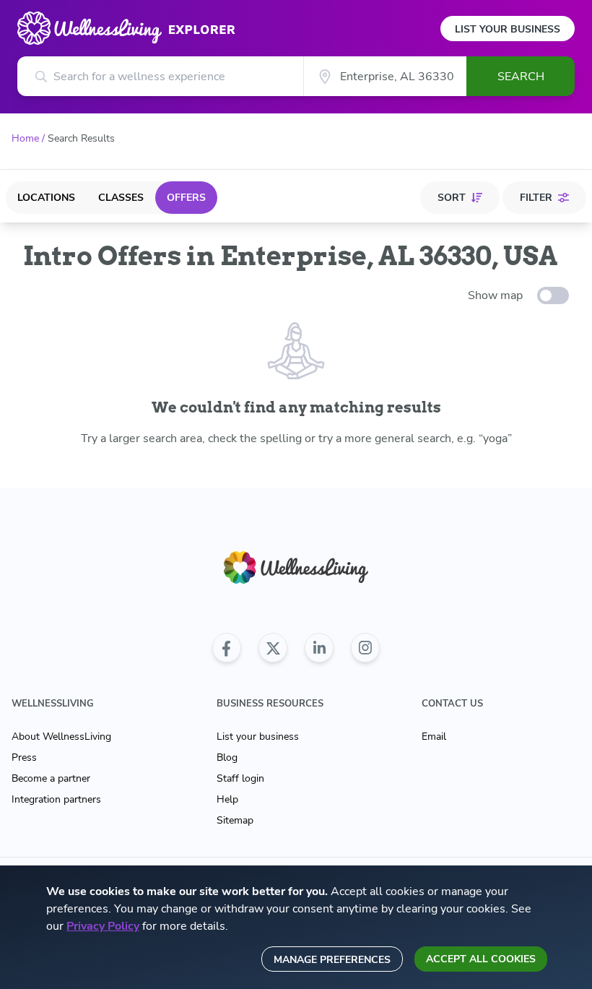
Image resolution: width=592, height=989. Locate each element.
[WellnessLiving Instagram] (365, 648)
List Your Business (507, 29)
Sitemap (235, 820)
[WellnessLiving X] (272, 648)
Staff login (240, 778)
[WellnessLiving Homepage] (296, 567)
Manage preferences (332, 960)
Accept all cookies (481, 959)
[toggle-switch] (553, 295)
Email (434, 736)
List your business (258, 736)
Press (24, 757)
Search (520, 77)
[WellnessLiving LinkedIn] (319, 648)
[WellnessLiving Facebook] (226, 648)
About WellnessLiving (61, 736)
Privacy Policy (102, 926)
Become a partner (51, 778)
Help (227, 799)
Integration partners (56, 799)
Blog (227, 757)
